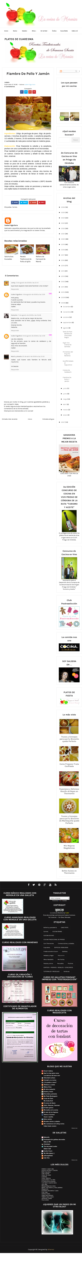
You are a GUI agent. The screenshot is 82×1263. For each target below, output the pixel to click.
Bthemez (51, 1249)
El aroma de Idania (49, 1103)
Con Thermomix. (49, 943)
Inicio (6, 31)
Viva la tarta (45, 1200)
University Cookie (47, 1198)
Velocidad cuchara (49, 1078)
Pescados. (60, 963)
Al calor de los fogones (51, 1112)
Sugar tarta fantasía (47, 1195)
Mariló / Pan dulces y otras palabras (52, 1187)
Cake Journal (45, 1173)
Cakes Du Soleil (46, 1175)
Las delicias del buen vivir (52, 1075)
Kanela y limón (48, 1091)
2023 (63, 223)
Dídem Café (47, 1148)
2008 (63, 303)
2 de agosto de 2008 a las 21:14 (27, 283)
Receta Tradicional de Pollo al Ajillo (25, 259)
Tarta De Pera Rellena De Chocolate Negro (67, 334)
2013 (63, 276)
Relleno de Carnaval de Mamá (40, 259)
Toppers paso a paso (48, 1197)
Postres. (70, 963)
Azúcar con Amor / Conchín (50, 1170)
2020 (63, 239)
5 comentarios (9, 86)
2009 (63, 297)
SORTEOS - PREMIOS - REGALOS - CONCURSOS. (58, 967)
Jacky (13, 283)
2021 (63, 234)
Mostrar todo (74, 1128)
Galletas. (65, 951)
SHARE (15, 202)
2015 (63, 266)
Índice (54, 31)
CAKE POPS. (64, 927)
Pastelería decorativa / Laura (50, 1190)
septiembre (67, 322)
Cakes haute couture (50, 1126)
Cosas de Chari (48, 1098)
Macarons (61, 955)
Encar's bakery (48, 1071)
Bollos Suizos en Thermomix (69, 872)
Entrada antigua (48, 419)
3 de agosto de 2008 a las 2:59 (34, 294)
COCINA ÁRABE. (57, 931)
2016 (63, 260)
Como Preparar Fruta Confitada (69, 765)
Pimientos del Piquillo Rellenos (68, 354)
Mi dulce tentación (49, 1089)
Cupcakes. (47, 947)
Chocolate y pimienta (50, 1094)
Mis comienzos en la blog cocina (54, 1123)
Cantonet (44, 1176)
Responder (15, 289)
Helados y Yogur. (49, 955)
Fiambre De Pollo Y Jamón (67, 379)
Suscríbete (64, 31)
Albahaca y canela (49, 1084)
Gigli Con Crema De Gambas (67, 345)
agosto (65, 328)
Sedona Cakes (46, 1193)
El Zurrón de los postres (49, 1181)
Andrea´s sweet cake (48, 1169)
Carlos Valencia (46, 1178)
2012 (63, 281)
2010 (63, 292)
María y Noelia (16, 356)
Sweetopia (47, 1144)
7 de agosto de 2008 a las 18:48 (29, 315)
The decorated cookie (50, 1146)
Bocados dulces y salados (52, 1121)
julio (65, 388)
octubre (66, 317)
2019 (63, 244)
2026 (63, 207)
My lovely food (48, 1101)
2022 (63, 228)
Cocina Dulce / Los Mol (48, 1180)
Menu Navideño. (49, 959)
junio (65, 394)
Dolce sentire (48, 1119)
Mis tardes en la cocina (51, 1110)
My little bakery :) (49, 1153)
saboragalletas (48, 1155)
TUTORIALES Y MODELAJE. (52, 971)
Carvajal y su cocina (50, 1080)
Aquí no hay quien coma (51, 1073)
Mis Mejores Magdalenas (69, 847)
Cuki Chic (47, 1158)
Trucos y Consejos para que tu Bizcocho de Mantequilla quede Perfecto (69, 819)
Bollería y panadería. (50, 927)
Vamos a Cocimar (49, 1114)
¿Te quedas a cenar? (50, 1082)
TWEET (24, 202)
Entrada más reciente (9, 419)
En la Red (44, 31)
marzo (65, 410)
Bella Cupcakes (46, 1172)
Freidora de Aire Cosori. (51, 951)
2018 (63, 250)
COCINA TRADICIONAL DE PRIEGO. (54, 939)
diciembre (67, 307)
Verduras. (67, 971)
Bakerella (46, 1137)
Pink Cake (45, 1192)
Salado (24, 31)
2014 (63, 271)
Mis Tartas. (61, 959)
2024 (63, 218)
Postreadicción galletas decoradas (54, 1139)
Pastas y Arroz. (48, 963)
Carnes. (7, 82)
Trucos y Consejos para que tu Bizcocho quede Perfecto (69, 739)
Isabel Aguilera (11, 225)
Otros (34, 31)
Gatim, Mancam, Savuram (52, 1105)
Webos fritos (48, 1087)
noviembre (67, 312)
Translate (64, 900)
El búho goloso (48, 1107)
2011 (63, 287)
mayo (65, 399)
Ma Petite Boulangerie (50, 1096)
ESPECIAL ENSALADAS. (61, 947)
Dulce (15, 31)
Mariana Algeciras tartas (49, 1186)
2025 (63, 212)
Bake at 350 (47, 1142)
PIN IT (42, 202)
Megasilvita (45, 1189)
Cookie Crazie (48, 1151)
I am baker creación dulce (49, 1183)
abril (65, 404)
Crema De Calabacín (67, 371)
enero (65, 415)
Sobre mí (75, 31)
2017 (63, 255)
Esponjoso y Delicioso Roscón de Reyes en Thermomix (69, 791)
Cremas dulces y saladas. (66, 943)
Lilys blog (44, 1184)
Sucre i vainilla (48, 1117)
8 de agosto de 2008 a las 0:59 (34, 336)
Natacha (14, 315)
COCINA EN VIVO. (49, 935)
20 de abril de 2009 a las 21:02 (33, 356)
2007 (63, 422)
